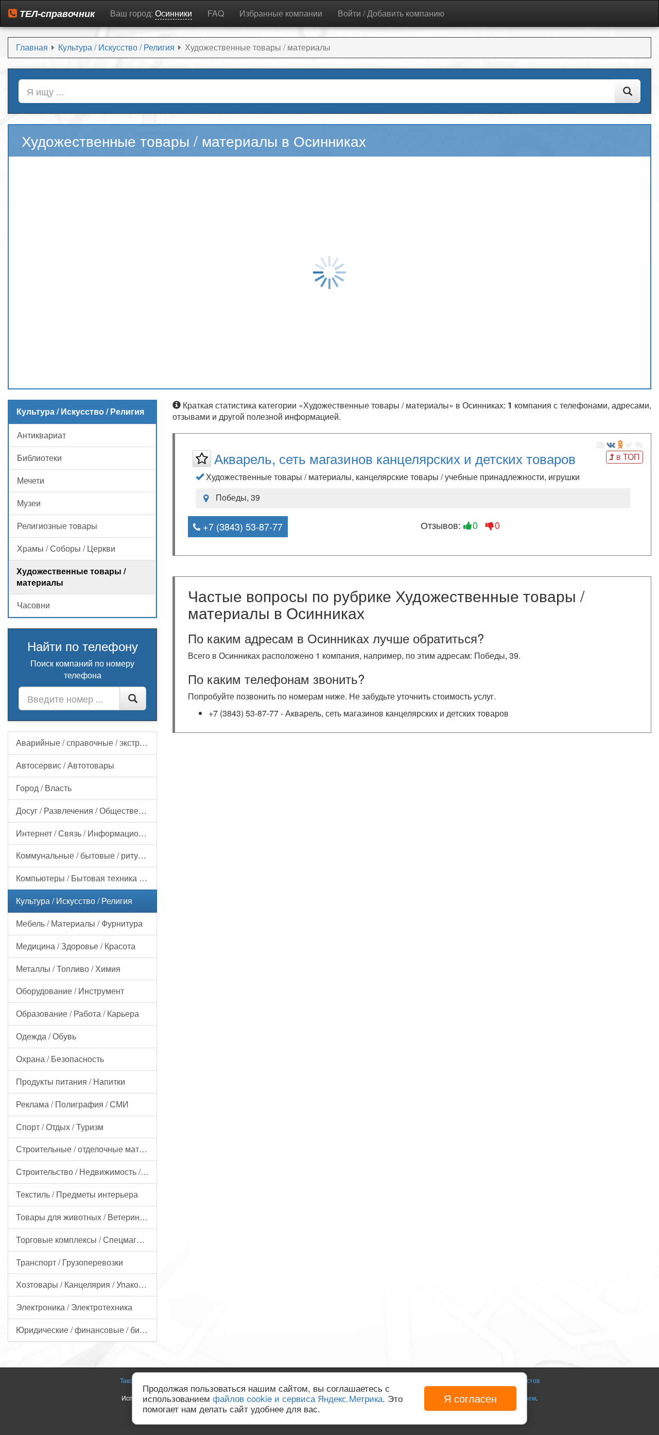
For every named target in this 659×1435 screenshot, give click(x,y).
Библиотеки (39, 458)
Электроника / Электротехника (74, 1307)
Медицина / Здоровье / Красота (75, 946)
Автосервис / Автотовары (65, 765)
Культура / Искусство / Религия (74, 901)
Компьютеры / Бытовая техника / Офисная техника (86, 878)
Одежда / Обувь (46, 1036)
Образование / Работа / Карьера (77, 1013)
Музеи (29, 503)
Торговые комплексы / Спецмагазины (86, 1239)
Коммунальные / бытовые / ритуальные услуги (86, 855)
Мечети (30, 480)
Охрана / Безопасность (60, 1059)
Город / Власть (44, 788)
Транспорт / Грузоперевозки (69, 1262)
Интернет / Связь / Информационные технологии (86, 833)
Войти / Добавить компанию (391, 13)
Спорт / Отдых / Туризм (59, 1127)
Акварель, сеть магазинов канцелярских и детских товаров (395, 458)
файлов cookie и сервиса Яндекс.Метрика (298, 1398)
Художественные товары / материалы (71, 577)
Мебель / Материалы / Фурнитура (79, 923)
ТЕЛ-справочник (56, 13)
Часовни (33, 605)
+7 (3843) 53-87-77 (241, 526)
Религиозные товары (57, 526)
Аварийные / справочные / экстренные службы (86, 742)
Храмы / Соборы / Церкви (66, 548)
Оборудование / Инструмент (70, 991)
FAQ (215, 13)
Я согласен (470, 1398)
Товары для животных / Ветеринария (86, 1217)
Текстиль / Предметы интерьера (77, 1194)
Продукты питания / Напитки (70, 1081)
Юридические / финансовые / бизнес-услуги (86, 1330)
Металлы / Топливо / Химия (68, 969)
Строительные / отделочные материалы (86, 1149)
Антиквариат (41, 435)
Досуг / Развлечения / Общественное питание (86, 810)
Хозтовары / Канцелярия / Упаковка (83, 1284)
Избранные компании (280, 13)
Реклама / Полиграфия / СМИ (72, 1104)
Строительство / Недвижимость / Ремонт (86, 1171)
